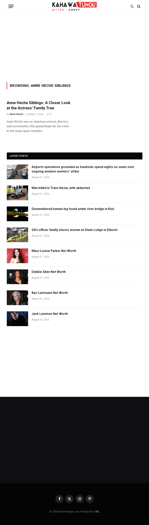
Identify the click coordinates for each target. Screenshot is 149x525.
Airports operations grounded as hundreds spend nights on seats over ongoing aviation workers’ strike (83, 169)
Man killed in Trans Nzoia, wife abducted (61, 188)
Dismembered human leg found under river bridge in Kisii (73, 209)
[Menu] (11, 6)
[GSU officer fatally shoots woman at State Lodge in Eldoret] (17, 234)
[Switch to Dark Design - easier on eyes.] (132, 6)
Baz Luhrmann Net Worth (50, 293)
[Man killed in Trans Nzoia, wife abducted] (17, 192)
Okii (97, 511)
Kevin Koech (16, 114)
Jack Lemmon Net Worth (50, 314)
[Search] (138, 6)
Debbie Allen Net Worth (49, 272)
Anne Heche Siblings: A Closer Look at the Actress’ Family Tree (38, 105)
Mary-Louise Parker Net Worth (54, 251)
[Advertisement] (74, 46)
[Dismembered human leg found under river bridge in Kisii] (17, 213)
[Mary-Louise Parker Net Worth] (17, 255)
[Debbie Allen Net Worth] (17, 276)
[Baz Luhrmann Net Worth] (17, 297)
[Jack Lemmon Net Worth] (17, 318)
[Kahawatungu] (74, 6)
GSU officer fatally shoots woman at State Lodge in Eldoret (74, 230)
